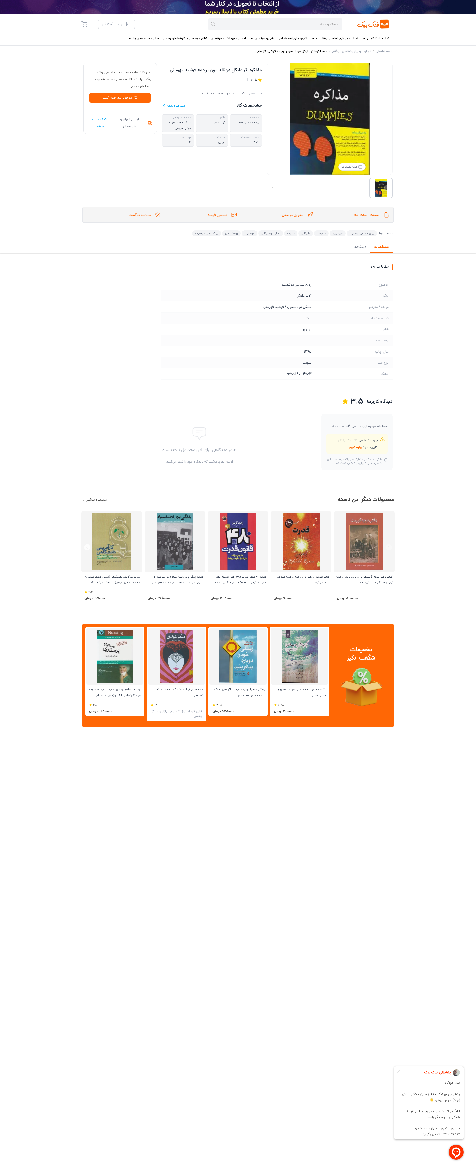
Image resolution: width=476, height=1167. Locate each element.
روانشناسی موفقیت (206, 233)
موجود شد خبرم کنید (117, 97)
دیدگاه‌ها (360, 246)
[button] (87, 547)
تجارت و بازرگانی (270, 233)
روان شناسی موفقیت (362, 233)
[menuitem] (376, 38)
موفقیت (249, 233)
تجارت (291, 233)
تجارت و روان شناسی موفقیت (223, 93)
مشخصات (381, 246)
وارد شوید (355, 447)
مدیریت (321, 233)
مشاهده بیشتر (97, 499)
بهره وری (338, 233)
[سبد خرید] (84, 24)
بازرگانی (305, 233)
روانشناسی (231, 233)
